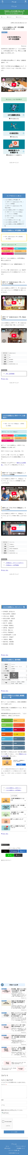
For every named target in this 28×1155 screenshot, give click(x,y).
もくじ (15, 196)
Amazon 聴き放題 (6, 251)
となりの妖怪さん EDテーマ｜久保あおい (14, 210)
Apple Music (5, 248)
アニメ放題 (16, 734)
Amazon (15, 720)
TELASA (3, 734)
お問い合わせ (7, 1148)
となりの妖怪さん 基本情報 (11, 222)
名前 (2, 1100)
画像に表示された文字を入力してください (12, 1110)
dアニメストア (16, 724)
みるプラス (16, 747)
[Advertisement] (14, 178)
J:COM (15, 743)
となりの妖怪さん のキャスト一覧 (12, 220)
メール (3, 1105)
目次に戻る (5, 379)
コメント (4, 1084)
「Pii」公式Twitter (9, 373)
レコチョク (5, 253)
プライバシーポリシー (21, 1146)
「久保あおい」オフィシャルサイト (14, 563)
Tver (3, 743)
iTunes (17, 248)
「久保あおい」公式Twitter (12, 565)
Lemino (15, 729)
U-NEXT (3, 729)
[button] (18, 855)
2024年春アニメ (6, 844)
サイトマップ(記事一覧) (14, 1150)
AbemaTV (4, 724)
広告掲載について (21, 1148)
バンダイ (15, 738)
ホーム (7, 1146)
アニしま (14, 2)
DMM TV (3, 738)
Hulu (3, 720)
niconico (3, 747)
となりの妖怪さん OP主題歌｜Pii (12, 199)
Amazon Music (19, 251)
